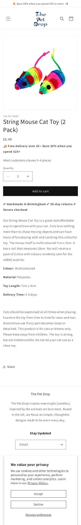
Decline (38, 504)
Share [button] (11, 367)
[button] (8, 18)
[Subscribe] (61, 444)
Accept (38, 494)
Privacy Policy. (38, 483)
